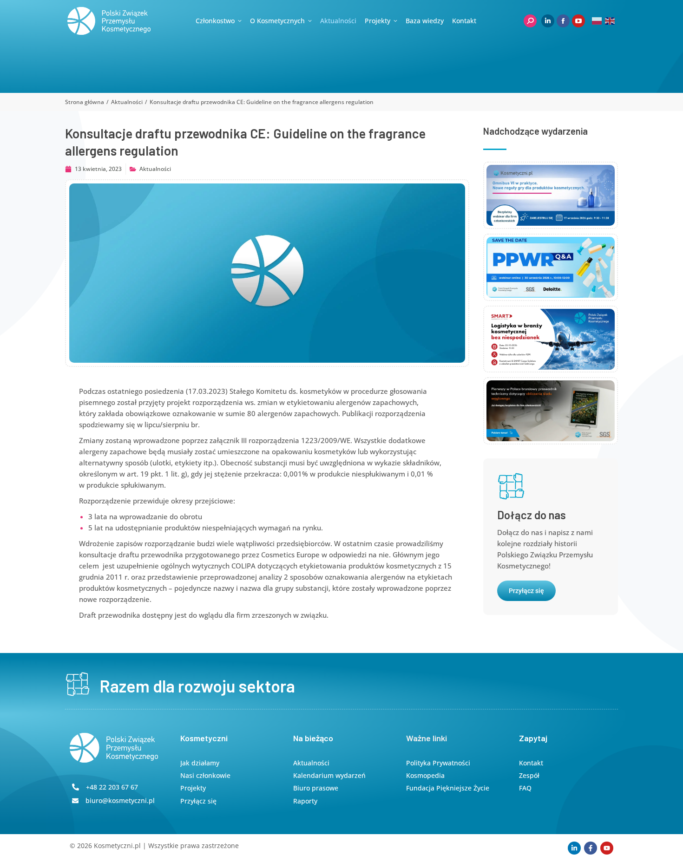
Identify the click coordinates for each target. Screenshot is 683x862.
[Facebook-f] (590, 848)
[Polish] (597, 21)
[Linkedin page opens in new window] (547, 20)
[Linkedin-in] (574, 848)
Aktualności (155, 169)
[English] (610, 21)
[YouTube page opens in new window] (578, 20)
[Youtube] (606, 848)
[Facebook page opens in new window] (563, 20)
